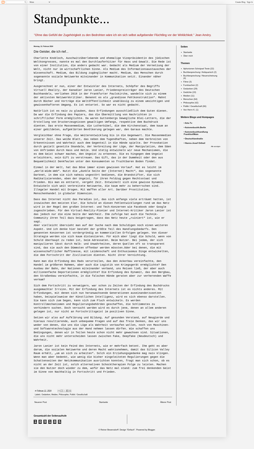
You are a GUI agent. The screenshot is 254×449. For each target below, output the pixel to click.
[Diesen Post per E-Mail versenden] (58, 390)
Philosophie (64, 395)
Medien (54, 395)
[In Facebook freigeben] (67, 390)
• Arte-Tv (188, 123)
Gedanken (46, 395)
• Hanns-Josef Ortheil (194, 143)
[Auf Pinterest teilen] (70, 390)
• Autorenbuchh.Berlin (195, 127)
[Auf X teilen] (64, 390)
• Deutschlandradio (193, 138)
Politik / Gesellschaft (79, 395)
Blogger (151, 430)
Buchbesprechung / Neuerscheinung (200, 75)
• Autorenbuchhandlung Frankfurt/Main (196, 133)
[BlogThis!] (61, 390)
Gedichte (187, 92)
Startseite (103, 402)
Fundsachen (189, 85)
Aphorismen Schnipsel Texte (196, 68)
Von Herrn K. (189, 110)
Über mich (188, 56)
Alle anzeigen (215, 146)
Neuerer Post (40, 402)
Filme (185, 82)
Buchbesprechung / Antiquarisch (198, 72)
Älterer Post (165, 402)
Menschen (188, 99)
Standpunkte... (72, 18)
